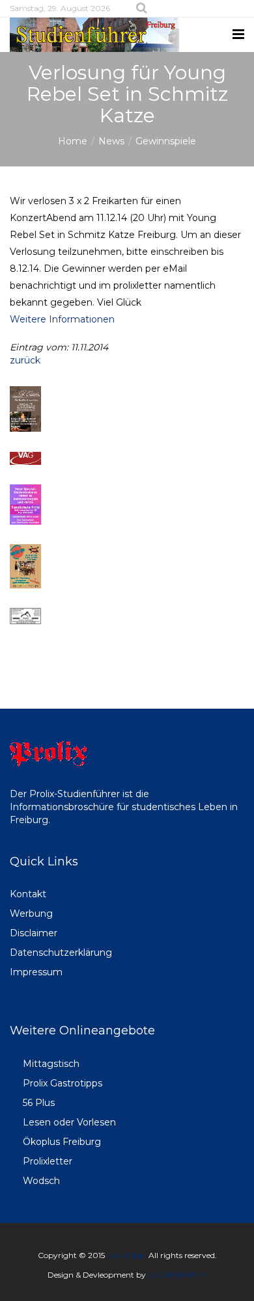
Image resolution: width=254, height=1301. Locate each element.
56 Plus (39, 1103)
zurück (25, 360)
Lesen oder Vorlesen (69, 1122)
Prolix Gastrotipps (62, 1083)
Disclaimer (33, 933)
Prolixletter (47, 1161)
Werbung (31, 913)
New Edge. (127, 1255)
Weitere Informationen (62, 319)
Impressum (36, 972)
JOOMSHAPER (177, 1275)
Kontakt (28, 894)
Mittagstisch (51, 1064)
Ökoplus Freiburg (62, 1142)
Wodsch (41, 1181)
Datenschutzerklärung (61, 952)
